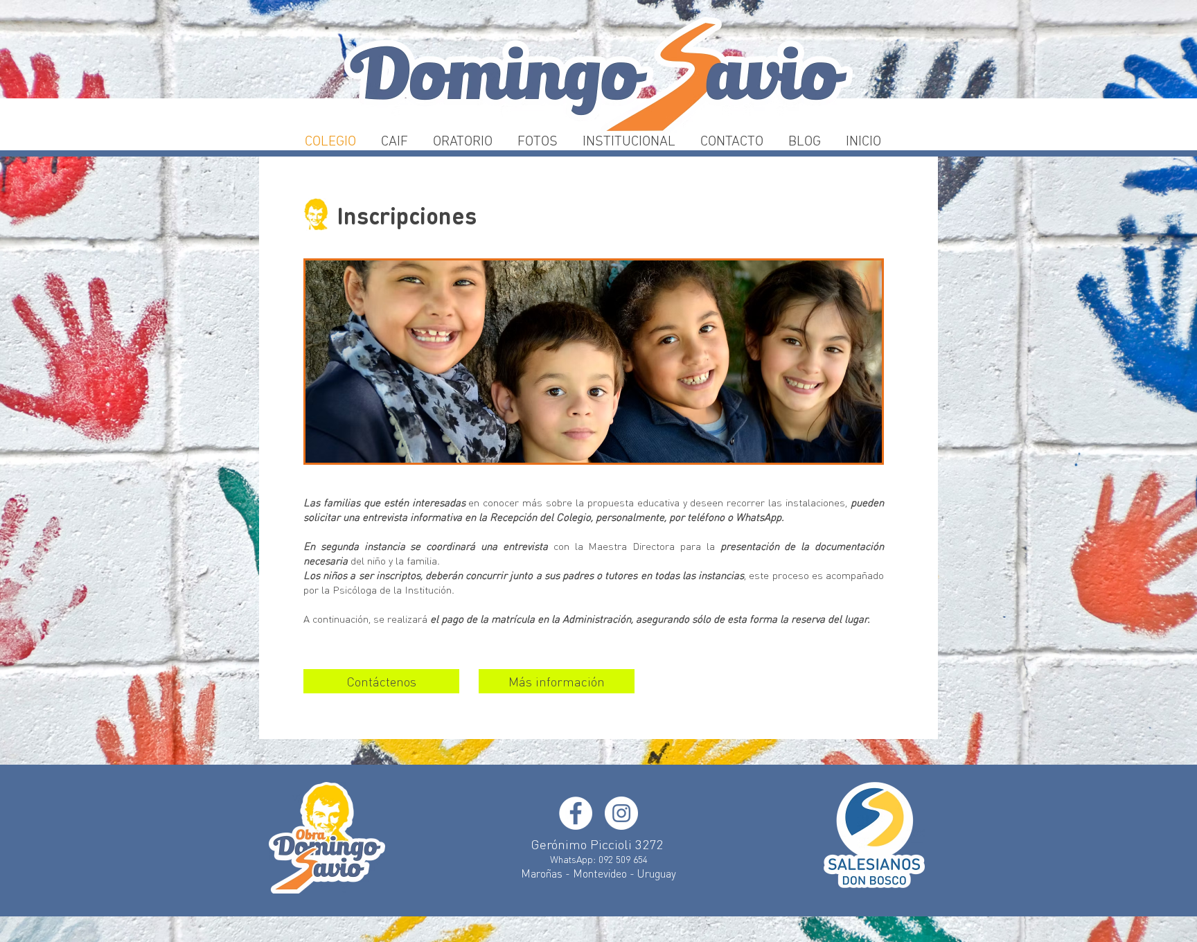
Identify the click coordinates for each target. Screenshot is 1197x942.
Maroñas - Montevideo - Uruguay (598, 873)
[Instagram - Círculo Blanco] (621, 813)
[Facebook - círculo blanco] (575, 813)
